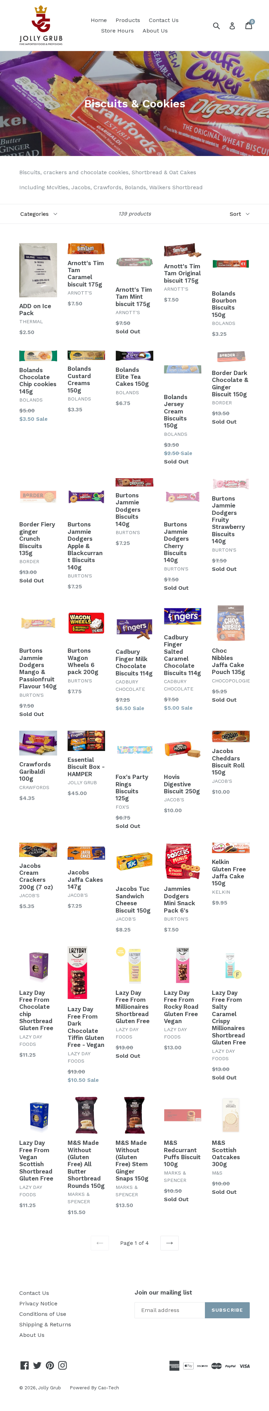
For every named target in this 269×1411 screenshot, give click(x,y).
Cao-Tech (108, 1387)
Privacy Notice (38, 1303)
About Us (155, 30)
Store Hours (117, 30)
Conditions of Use (42, 1314)
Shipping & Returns (45, 1324)
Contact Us (164, 20)
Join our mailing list (163, 1292)
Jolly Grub (49, 1387)
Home (99, 20)
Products (128, 20)
